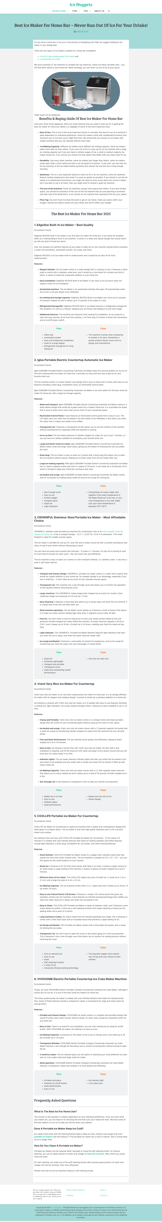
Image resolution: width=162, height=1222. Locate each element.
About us (103, 1190)
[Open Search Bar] (109, 11)
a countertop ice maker (50, 59)
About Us (99, 11)
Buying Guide (59, 11)
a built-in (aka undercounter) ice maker (57, 56)
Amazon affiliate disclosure (75, 1190)
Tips (86, 11)
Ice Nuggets (81, 4)
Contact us (103, 1195)
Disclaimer (69, 1195)
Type (74, 11)
